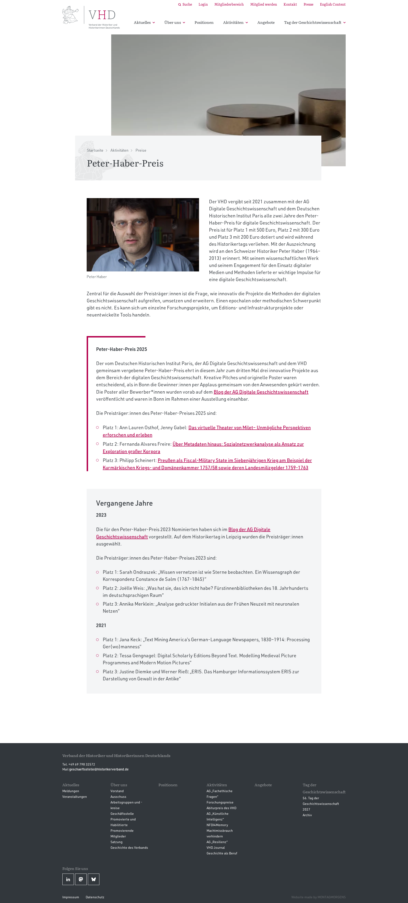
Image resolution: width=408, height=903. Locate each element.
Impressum (70, 897)
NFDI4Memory (217, 825)
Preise (141, 150)
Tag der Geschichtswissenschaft (312, 22)
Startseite (95, 150)
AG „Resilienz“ (217, 842)
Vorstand (117, 791)
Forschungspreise (220, 802)
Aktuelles (142, 22)
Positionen (204, 22)
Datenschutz (95, 897)
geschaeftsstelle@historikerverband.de (99, 769)
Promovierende (122, 830)
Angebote (266, 22)
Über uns (172, 22)
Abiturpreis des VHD (221, 808)
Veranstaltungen (74, 797)
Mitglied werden (263, 4)
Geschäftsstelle (122, 813)
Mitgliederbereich (229, 4)
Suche (187, 4)
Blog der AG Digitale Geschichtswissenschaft (261, 392)
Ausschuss (118, 797)
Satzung (116, 842)
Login (203, 4)
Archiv (307, 815)
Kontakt (290, 4)
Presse (308, 4)
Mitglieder (118, 836)
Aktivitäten (233, 22)
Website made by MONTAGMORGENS (318, 897)
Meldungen (70, 791)
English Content (333, 4)
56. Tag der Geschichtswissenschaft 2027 (321, 803)
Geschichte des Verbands (129, 847)
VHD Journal (216, 847)
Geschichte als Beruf (222, 853)
